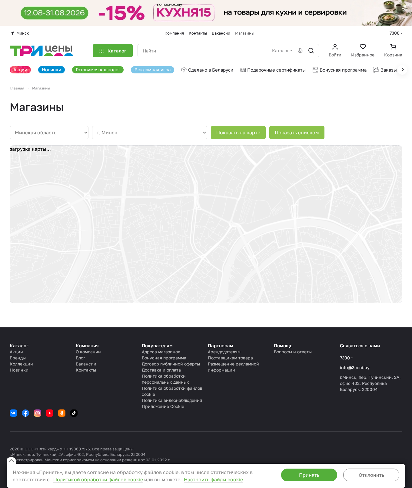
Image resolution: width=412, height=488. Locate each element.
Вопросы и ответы (293, 351)
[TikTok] (74, 413)
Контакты (86, 369)
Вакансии (86, 363)
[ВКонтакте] (13, 413)
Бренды (18, 357)
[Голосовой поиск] (300, 51)
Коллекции (21, 363)
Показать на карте (238, 133)
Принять (309, 475)
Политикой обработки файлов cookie (98, 479)
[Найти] (311, 50)
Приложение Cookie (163, 406)
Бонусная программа (164, 357)
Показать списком (297, 133)
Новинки (19, 369)
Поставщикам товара (230, 357)
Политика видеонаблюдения (172, 400)
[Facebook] (25, 413)
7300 (395, 32)
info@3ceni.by (355, 367)
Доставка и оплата (161, 369)
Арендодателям (224, 351)
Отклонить (371, 475)
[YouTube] (49, 413)
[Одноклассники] (61, 413)
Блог (80, 357)
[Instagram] (37, 413)
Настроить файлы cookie (213, 479)
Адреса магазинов (161, 351)
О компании (88, 351)
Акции (16, 351)
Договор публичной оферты (171, 363)
